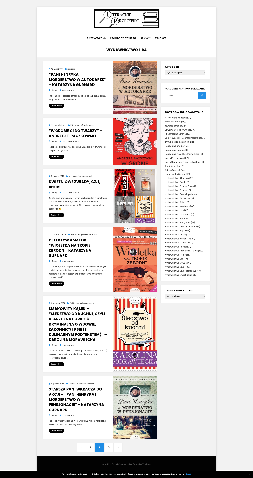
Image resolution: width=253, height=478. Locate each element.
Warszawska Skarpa (177, 174)
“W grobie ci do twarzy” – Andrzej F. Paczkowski (75, 133)
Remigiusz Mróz (174, 166)
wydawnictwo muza (178, 234)
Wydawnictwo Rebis (177, 254)
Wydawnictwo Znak (177, 267)
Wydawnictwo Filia (177, 202)
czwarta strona (175, 125)
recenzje (71, 69)
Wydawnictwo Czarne (178, 190)
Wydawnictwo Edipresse (179, 198)
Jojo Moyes (173, 138)
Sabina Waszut (174, 170)
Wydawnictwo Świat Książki (181, 275)
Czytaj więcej (56, 105)
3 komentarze (68, 415)
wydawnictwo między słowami (182, 226)
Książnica (186, 141)
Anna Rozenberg (175, 121)
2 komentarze (68, 261)
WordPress (146, 464)
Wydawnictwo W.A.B (177, 262)
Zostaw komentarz (70, 141)
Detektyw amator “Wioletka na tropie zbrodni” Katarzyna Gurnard (70, 248)
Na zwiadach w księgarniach (81, 176)
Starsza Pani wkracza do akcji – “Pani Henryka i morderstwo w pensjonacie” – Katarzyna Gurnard (76, 400)
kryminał (171, 141)
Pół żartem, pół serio (79, 125)
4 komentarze (68, 90)
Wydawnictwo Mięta (177, 230)
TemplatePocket (126, 464)
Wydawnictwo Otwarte (178, 242)
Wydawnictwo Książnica (179, 206)
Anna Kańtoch (181, 117)
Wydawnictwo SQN (176, 259)
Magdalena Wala (175, 154)
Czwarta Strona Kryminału (180, 129)
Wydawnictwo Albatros (179, 178)
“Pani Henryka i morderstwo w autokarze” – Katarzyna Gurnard (77, 79)
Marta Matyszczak (177, 158)
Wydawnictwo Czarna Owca (181, 186)
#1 (168, 117)
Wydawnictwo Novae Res (179, 238)
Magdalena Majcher (177, 150)
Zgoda (188, 474)
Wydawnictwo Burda (177, 182)
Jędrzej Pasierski (193, 138)
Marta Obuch (173, 162)
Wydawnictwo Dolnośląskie (181, 194)
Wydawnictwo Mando (177, 218)
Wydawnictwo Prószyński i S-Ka (183, 250)
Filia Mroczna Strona (177, 133)
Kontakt (145, 38)
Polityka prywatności (123, 38)
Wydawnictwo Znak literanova (183, 271)
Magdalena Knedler (176, 146)
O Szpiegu (160, 38)
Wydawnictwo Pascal (177, 246)
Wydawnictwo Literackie (179, 214)
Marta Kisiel (195, 154)
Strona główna (96, 38)
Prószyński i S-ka (193, 162)
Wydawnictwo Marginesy (180, 222)
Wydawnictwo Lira (176, 210)
